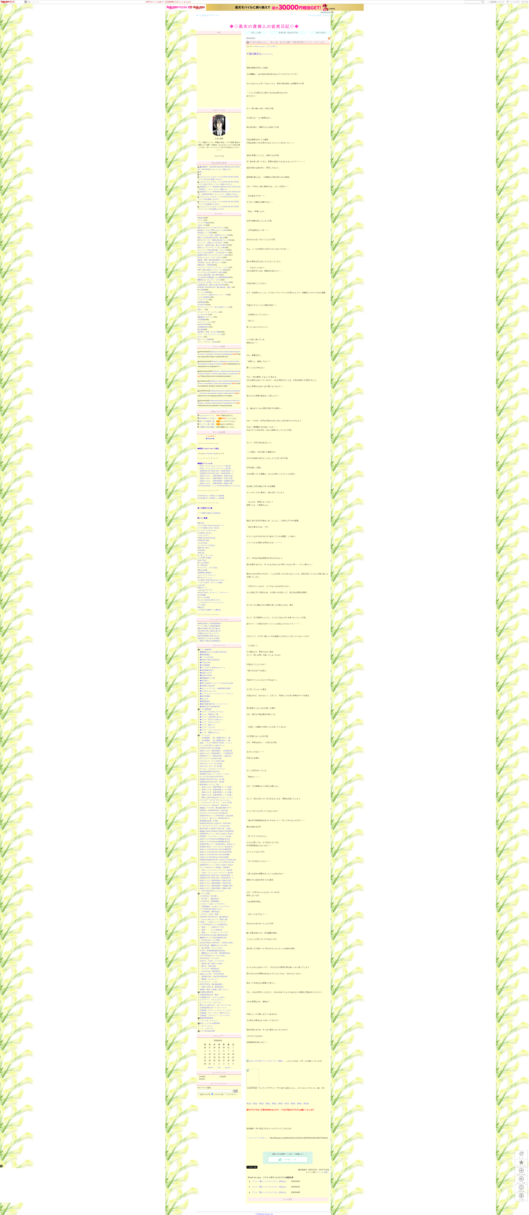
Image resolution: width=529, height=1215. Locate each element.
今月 (219, 1067)
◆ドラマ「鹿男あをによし (210, 732)
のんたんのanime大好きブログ (208, 600)
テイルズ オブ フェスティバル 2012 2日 (215, 826)
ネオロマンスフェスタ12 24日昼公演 (213, 813)
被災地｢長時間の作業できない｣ (209, 636)
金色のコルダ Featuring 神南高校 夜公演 (215, 842)
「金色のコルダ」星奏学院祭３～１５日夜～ (216, 790)
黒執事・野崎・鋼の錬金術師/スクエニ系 (212, 260)
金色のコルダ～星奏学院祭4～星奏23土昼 (215, 880)
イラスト (200, 220)
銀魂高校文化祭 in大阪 (209, 821)
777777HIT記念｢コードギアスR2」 (213, 956)
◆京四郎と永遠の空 (207, 686)
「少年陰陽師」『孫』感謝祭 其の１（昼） (216, 738)
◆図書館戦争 (205, 701)
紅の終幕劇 (201, 595)
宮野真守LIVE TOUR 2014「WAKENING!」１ (217, 875)
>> (496, 2)
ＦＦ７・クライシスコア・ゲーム (209, 334)
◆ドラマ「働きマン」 (208, 725)
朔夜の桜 (200, 523)
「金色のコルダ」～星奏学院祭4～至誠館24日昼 (216, 481)
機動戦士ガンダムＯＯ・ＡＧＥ (209, 280)
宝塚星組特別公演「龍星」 (210, 995)
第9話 (299, 1104)
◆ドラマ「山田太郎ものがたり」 (212, 717)
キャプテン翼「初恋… (207, 424)
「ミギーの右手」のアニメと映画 (209, 583)
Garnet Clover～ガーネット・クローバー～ (213, 592)
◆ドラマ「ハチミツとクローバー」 (213, 730)
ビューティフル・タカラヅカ (210, 1002)
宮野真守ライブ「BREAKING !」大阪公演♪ (216, 756)
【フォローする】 (315, 15)
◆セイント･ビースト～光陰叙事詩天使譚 (215, 688)
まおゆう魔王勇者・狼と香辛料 (209, 275)
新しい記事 (521, 1183)
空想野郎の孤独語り (204, 573)
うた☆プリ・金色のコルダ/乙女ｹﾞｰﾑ (210, 243)
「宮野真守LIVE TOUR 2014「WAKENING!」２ (216, 473)
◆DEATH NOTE (206, 675)
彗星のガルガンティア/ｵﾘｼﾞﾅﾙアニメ (210, 228)
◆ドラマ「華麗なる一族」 (210, 714)
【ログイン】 (328, 15)
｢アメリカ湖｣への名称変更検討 (209, 626)
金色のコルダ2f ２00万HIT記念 (212, 974)
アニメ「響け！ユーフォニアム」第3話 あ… (270, 1181)
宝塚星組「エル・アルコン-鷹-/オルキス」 (215, 1013)
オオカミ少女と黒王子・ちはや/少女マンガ (213, 253)
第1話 (248, 1104)
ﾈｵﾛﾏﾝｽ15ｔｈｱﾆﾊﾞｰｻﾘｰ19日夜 (211, 766)
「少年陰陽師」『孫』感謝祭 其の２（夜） (216, 740)
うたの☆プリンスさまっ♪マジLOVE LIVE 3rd (217, 862)
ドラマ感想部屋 (205, 709)
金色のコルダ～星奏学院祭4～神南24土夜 (215, 888)
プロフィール (213, 15)
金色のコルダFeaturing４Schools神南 (214, 857)
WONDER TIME (203, 540)
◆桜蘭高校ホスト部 (207, 678)
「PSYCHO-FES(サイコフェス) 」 (212, 891)
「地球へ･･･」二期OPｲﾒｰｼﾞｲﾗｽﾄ (212, 927)
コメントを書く (322, 1172)
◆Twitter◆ (210, 439)
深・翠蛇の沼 (202, 565)
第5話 (274, 1104)
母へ (201, 172)
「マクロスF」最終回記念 (209, 969)
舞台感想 (200, 329)
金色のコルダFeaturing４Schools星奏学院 (215, 849)
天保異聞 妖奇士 (203, 327)
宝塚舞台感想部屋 (206, 992)
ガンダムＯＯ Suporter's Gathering (214, 805)
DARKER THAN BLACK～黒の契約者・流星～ (214, 287)
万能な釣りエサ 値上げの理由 (208, 638)
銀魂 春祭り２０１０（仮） (210, 784)
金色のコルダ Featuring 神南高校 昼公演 (215, 839)
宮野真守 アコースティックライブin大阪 (215, 836)
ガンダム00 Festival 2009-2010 (211, 777)
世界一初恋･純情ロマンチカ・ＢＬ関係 (211, 270)
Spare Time (201, 560)
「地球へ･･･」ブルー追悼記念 (211, 930)
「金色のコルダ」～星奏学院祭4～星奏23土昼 (215, 476)
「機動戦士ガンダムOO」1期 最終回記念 (215, 953)
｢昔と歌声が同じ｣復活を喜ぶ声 (209, 631)
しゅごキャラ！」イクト (209, 982)
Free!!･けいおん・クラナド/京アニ (210, 257)
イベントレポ (205, 735)
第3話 (261, 1104)
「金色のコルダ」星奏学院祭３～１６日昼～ (216, 792)
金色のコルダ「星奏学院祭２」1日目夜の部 (216, 751)
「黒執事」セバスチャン (209, 979)
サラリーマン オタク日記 (207, 568)
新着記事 (521, 1191)
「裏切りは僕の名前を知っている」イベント (216, 797)
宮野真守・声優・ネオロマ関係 (209, 332)
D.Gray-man (202, 305)
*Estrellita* (201, 550)
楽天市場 (524, 2)
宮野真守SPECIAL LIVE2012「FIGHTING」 (216, 823)
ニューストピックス (219, 619)
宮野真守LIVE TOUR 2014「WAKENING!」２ (217, 878)
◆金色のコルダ (205, 673)
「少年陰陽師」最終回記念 (210, 912)
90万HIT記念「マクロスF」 (210, 958)
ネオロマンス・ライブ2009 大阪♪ (212, 761)
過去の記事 (521, 1174)
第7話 (286, 1104)
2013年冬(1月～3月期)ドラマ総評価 (210, 496)
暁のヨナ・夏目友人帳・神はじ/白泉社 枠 (212, 245)
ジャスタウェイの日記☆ (206, 545)
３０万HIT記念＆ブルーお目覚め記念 (213, 925)
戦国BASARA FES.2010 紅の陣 (212, 779)
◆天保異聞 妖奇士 (207, 670)
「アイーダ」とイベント (209, 1021)
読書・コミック (33, 2)
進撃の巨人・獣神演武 (205, 265)
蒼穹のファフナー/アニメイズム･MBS (211, 248)
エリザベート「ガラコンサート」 (212, 1000)
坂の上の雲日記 (203, 563)
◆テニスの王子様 (206, 657)
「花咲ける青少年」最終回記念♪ (212, 987)
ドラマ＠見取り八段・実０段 (208, 528)
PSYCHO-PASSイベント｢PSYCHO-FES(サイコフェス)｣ (219, 486)
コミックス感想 (203, 292)
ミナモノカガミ (203, 535)
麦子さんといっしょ (204, 578)
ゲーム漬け (201, 605)
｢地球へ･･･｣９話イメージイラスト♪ (213, 922)
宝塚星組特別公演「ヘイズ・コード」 (214, 1008)
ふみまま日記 (202, 543)
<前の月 (210, 1067)
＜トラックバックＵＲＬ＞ (257, 1138)
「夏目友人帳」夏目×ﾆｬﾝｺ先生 (211, 964)
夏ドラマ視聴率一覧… (207, 421)
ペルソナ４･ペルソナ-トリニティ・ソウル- (213, 267)
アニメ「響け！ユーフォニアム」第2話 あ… (270, 1187)
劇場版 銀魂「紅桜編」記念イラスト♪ (214, 989)
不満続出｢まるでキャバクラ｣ (208, 633)
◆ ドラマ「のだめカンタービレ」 (212, 712)
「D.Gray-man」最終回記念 (210, 971)
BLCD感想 (201, 290)
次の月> (227, 1067)
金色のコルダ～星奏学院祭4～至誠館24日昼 (216, 886)
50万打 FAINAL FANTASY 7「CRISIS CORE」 (217, 943)
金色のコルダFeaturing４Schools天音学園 (215, 852)
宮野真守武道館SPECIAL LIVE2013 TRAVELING (218, 860)
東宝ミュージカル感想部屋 (210, 1023)
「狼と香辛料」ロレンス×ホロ (211, 948)
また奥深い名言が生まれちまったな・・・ (213, 580)
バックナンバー (219, 1073)
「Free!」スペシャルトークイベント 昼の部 (214, 466)
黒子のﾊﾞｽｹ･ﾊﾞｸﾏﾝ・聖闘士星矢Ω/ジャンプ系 (213, 240)
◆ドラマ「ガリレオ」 (208, 727)
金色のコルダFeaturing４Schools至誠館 (215, 854)
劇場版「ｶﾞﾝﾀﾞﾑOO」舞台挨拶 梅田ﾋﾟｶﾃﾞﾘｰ (216, 808)
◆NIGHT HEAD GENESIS (209, 660)
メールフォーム (210, 453)
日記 (205, 15)
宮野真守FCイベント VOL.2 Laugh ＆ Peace (216, 865)
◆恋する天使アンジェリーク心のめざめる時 (216, 683)
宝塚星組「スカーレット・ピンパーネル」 (215, 1015)
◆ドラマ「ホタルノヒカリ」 (210, 722)
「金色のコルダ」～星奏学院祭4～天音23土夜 (215, 478)
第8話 (293, 1104)
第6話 (280, 1104)
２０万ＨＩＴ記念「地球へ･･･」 (212, 914)
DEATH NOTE (202, 324)
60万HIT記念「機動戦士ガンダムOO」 (214, 945)
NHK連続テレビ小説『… (208, 418)
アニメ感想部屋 (205, 650)
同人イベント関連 (204, 339)
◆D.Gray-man (205, 662)
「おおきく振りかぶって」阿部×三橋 (213, 919)
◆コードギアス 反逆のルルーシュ (212, 668)
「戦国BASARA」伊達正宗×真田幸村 (213, 976)
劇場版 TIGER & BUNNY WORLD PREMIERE (217, 831)
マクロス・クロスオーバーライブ (212, 769)
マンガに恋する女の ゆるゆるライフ (210, 525)
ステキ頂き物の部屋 (207, 1031)
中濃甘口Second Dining (206, 538)
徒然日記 (200, 218)
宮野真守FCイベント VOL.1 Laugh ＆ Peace (216, 834)
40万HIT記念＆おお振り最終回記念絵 (214, 935)
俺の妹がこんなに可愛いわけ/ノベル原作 (212, 230)
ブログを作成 (514, 2)
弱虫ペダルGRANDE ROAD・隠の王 (211, 238)
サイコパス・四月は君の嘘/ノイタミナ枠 (212, 250)
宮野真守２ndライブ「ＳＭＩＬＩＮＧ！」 (216, 774)
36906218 (325, 12)
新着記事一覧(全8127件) (288, 33)
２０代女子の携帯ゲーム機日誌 (209, 610)
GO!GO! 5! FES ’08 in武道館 (210, 748)
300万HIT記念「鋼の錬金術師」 (212, 984)
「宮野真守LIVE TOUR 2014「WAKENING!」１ (216, 471)
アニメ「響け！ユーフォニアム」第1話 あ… (270, 1192)
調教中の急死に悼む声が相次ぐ (209, 628)
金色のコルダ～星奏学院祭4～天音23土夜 (215, 883)
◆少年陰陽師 (205, 665)
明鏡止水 (200, 607)
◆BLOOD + (204, 681)
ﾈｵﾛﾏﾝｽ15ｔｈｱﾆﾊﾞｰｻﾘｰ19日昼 (211, 764)
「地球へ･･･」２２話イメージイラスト (214, 932)
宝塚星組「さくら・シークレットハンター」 (216, 1010)
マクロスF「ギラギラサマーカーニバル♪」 (215, 800)
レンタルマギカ (203, 315)
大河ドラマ (201, 225)
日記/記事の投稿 (219, 163)
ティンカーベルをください (207, 530)
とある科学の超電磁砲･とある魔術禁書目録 (213, 277)
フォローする (521, 1166)
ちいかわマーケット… (207, 415)
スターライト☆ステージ (206, 575)
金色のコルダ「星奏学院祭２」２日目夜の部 (216, 753)
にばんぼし (201, 585)
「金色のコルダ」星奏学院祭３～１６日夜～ (216, 795)
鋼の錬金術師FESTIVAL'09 (210, 772)
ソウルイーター (203, 300)
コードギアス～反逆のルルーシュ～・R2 (212, 295)
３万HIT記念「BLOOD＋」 (210, 896)
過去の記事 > (321, 33)
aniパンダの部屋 (203, 597)
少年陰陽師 (201, 319)
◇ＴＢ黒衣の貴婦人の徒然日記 (209, 513)
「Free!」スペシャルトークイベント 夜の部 (214, 468)
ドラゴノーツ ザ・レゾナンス (208, 312)
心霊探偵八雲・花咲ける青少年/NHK (211, 285)
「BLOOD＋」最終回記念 (209, 899)
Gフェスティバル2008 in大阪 (211, 758)
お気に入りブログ (219, 411)
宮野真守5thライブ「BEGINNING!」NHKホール (217, 844)
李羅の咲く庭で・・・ (205, 548)
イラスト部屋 (205, 893)
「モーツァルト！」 (207, 1026)
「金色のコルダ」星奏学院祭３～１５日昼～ (216, 787)
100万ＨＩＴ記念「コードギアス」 (213, 961)
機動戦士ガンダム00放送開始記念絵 (213, 938)
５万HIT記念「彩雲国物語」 (210, 901)
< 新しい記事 (255, 33)
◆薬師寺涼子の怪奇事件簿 (210, 707)
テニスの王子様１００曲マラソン (212, 745)
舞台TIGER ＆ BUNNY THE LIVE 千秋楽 (215, 829)
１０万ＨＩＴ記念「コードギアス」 (213, 904)
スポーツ (200, 337)
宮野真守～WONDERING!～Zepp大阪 (214, 810)
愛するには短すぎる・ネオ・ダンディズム (215, 1005)
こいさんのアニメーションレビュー (210, 602)
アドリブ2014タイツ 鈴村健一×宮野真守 (215, 867)
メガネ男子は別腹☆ (204, 558)
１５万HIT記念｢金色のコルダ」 (211, 909)
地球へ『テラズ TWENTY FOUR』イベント (216, 743)
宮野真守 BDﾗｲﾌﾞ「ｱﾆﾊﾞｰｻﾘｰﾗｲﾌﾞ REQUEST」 (217, 847)
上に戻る (521, 1200)
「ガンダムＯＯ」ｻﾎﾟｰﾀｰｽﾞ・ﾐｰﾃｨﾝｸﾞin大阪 (216, 803)
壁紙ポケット (202, 587)
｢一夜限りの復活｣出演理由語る (209, 641)
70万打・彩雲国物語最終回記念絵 (212, 951)
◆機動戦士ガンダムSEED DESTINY (213, 652)
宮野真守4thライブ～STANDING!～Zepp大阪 (216, 816)
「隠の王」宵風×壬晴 (208, 966)
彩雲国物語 (201, 302)
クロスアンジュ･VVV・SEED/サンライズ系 (213, 235)
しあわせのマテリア (204, 590)
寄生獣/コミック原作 (205, 233)
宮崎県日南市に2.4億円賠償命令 (209, 623)
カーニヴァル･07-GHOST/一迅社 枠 (210, 272)
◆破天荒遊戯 (205, 696)
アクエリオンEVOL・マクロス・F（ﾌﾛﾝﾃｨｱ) (213, 282)
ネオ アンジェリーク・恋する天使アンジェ (213, 307)
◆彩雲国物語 (205, 655)
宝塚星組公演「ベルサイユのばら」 (213, 997)
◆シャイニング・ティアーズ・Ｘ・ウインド (216, 694)
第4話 (267, 1104)
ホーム (199, 15)
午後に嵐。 (201, 553)
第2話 (255, 1104)
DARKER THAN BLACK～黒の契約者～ (214, 917)
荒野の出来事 (202, 570)
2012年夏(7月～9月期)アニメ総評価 (210, 498)
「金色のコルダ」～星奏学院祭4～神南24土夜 (215, 483)
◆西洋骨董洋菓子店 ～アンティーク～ (214, 704)
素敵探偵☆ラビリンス (205, 317)
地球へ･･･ (201, 310)
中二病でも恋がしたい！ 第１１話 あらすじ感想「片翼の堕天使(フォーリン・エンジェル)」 (287, 42)
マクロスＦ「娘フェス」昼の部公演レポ (215, 818)
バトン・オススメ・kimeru (207, 342)
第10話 (306, 1104)
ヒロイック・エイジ (204, 322)
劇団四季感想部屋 (206, 1018)
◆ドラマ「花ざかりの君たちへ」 (212, 720)
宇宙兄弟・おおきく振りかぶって (209, 262)
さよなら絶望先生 (204, 297)
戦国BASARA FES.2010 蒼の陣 (212, 782)
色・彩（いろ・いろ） (205, 555)
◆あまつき (204, 699)
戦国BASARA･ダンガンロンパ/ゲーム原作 (213, 255)
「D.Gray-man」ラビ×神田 (210, 940)
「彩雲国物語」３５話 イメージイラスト (215, 906)
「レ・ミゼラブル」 (207, 1028)
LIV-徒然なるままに (204, 533)
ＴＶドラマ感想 (203, 223)
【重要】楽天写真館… (207, 427)
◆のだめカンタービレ (208, 691)
